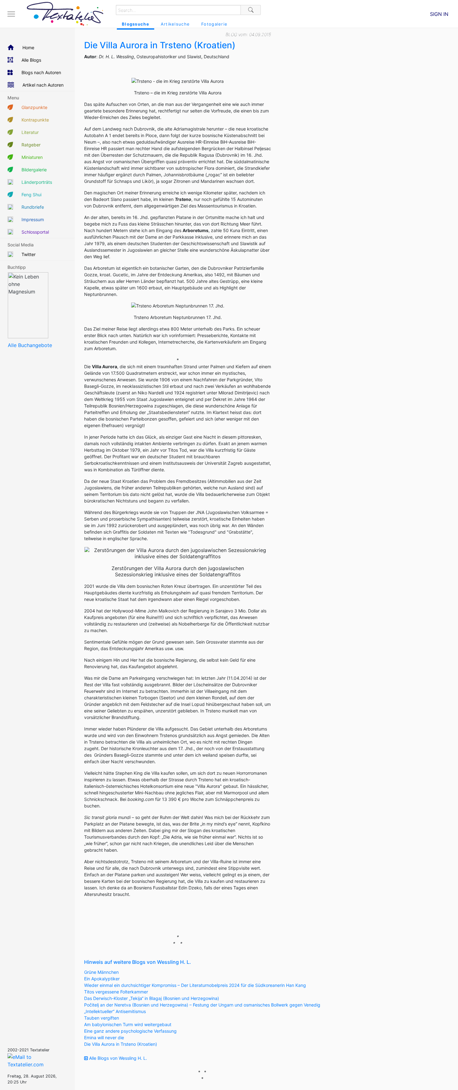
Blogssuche (135, 23)
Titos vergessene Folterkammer (116, 991)
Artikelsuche (175, 23)
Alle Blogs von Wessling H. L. (117, 1058)
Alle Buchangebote (30, 345)
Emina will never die (104, 1037)
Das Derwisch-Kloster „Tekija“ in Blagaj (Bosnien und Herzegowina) (151, 998)
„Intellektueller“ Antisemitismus (115, 1011)
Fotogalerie (214, 23)
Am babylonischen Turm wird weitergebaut (127, 1024)
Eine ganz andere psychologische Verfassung (130, 1031)
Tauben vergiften (101, 1018)
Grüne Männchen (101, 972)
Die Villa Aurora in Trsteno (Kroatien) (120, 1044)
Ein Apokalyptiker (102, 978)
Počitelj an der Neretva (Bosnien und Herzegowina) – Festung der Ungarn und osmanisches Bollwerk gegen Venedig (202, 1004)
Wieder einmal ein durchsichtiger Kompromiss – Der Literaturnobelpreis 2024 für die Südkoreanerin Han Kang (195, 985)
